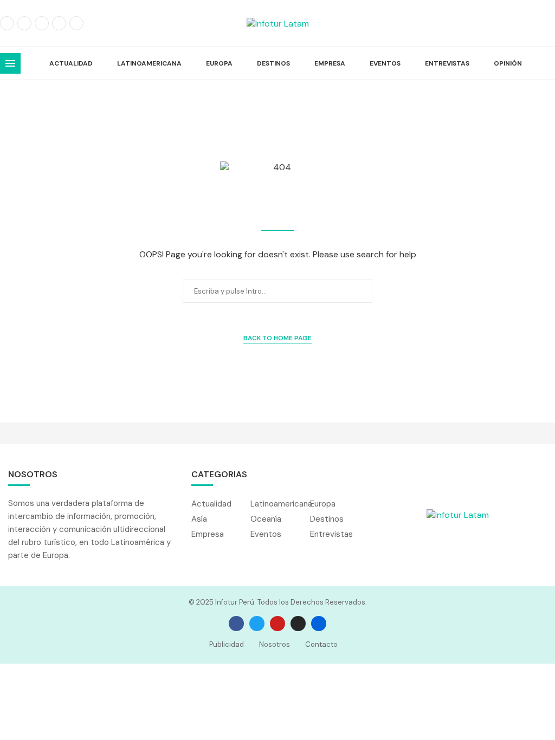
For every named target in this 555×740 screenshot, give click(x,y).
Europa (219, 63)
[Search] (549, 64)
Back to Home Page (277, 338)
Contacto (321, 644)
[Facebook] (7, 23)
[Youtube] (76, 23)
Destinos (273, 63)
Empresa (329, 63)
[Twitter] (24, 23)
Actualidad (71, 63)
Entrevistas (447, 63)
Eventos (385, 63)
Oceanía (265, 519)
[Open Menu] (10, 63)
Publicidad (226, 644)
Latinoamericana (149, 63)
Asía (199, 519)
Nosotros (274, 644)
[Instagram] (42, 23)
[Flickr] (59, 23)
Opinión (508, 63)
